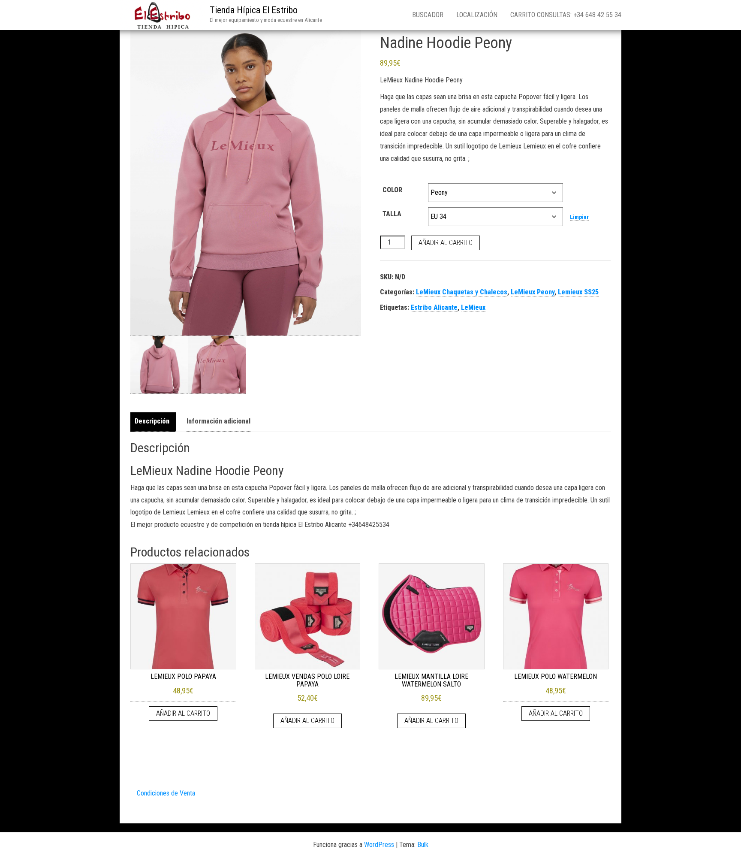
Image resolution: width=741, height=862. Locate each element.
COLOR (392, 190)
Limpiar (579, 217)
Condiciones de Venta (166, 793)
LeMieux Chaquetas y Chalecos (461, 292)
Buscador (427, 15)
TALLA (392, 214)
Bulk (422, 845)
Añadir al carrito (446, 243)
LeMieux (473, 307)
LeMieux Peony (532, 292)
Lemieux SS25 (578, 292)
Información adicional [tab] (218, 421)
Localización (476, 15)
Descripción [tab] (152, 421)
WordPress (379, 845)
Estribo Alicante (434, 307)
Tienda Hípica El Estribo (254, 10)
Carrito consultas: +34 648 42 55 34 (565, 15)
